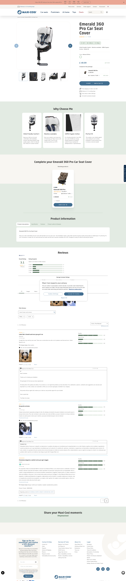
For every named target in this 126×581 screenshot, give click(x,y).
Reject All (64, 298)
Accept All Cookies (73, 294)
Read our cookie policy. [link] (75, 289)
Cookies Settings (53, 294)
